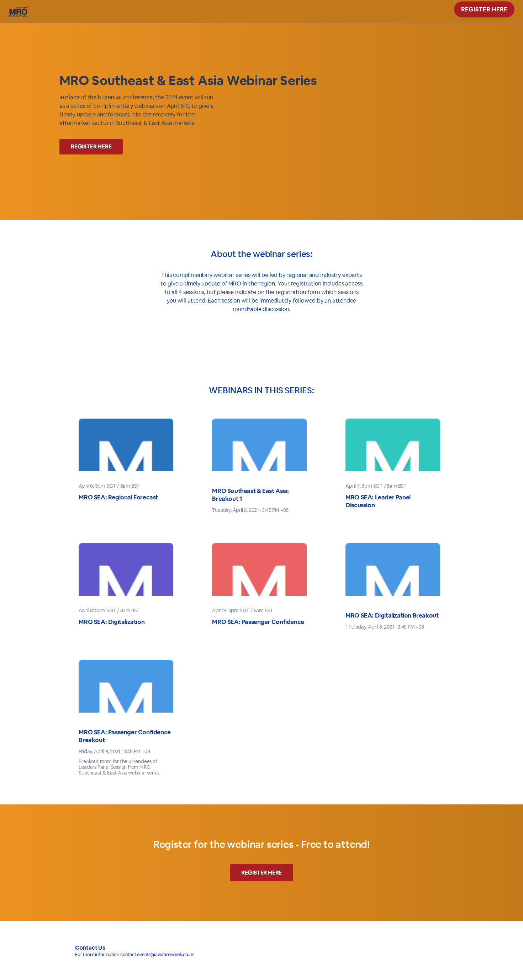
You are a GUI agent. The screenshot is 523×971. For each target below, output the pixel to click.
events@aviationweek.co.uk (165, 954)
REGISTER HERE (484, 9)
